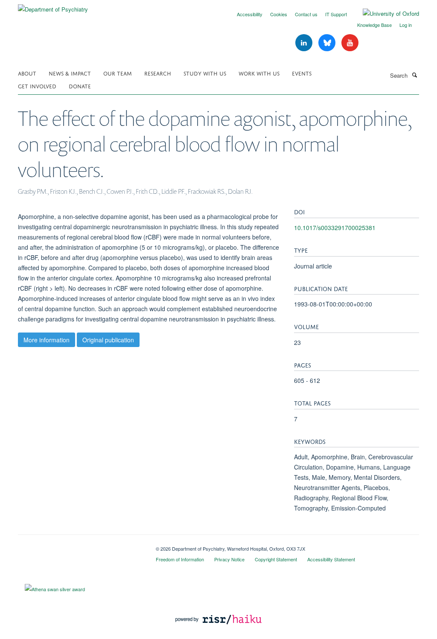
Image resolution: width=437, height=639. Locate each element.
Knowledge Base (374, 24)
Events (302, 73)
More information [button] (46, 340)
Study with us (205, 73)
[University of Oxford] (384, 14)
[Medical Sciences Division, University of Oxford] (80, 545)
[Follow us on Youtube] (349, 43)
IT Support (336, 14)
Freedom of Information (180, 559)
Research (157, 73)
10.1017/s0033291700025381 (335, 227)
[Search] (414, 74)
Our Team (117, 73)
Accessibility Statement (331, 559)
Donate (80, 86)
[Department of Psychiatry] (53, 6)
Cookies (278, 14)
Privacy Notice (229, 559)
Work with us (259, 73)
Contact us (306, 14)
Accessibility (249, 14)
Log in (405, 24)
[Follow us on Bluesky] (327, 43)
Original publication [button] (108, 340)
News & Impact (70, 73)
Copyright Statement (276, 559)
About (27, 73)
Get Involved (37, 86)
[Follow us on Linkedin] (304, 43)
